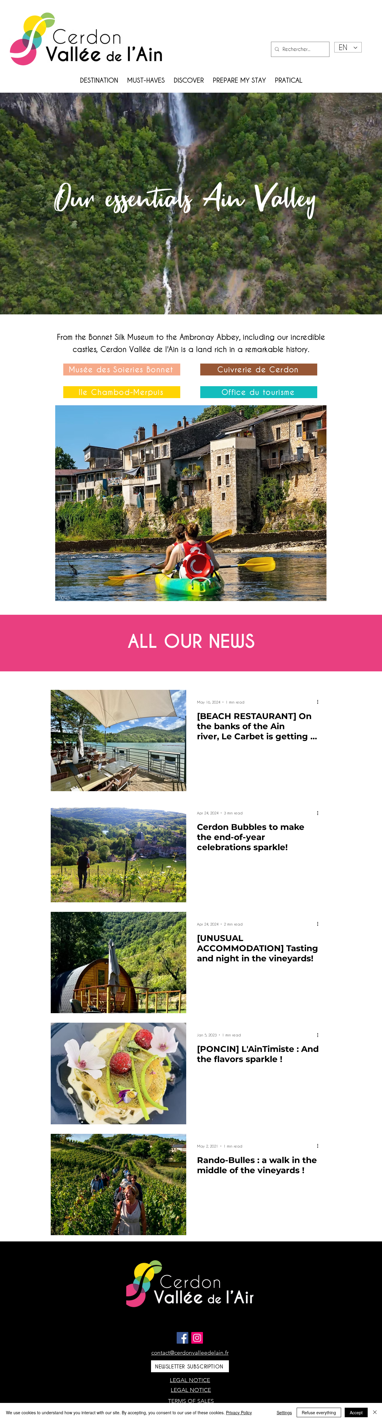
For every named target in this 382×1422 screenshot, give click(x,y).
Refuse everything (319, 1412)
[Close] (374, 1412)
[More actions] (319, 702)
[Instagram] (197, 1338)
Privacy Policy (239, 1412)
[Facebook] (182, 1338)
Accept (356, 1412)
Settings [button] (284, 1412)
